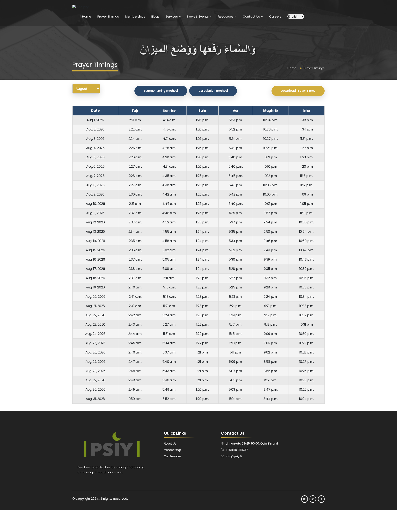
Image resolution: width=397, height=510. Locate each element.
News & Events (198, 16)
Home (86, 16)
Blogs (155, 16)
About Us (170, 443)
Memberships (135, 16)
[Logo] (80, 7)
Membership (172, 450)
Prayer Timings (108, 16)
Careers (275, 16)
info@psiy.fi (234, 456)
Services (171, 16)
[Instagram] (304, 499)
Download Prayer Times (298, 91)
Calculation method (213, 91)
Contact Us (251, 16)
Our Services (172, 456)
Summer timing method (161, 91)
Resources (225, 16)
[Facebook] (321, 499)
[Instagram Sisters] (313, 499)
